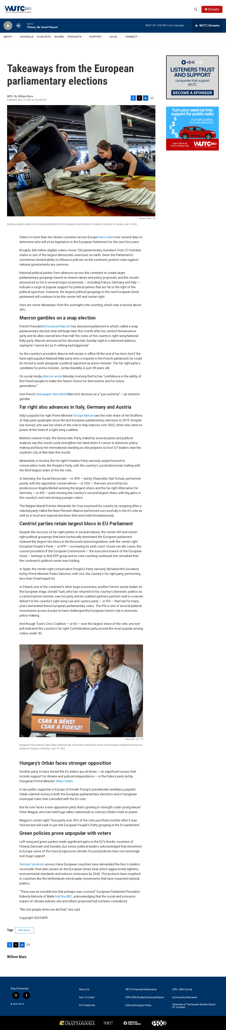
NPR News (24, 930)
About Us (84, 989)
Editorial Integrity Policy (138, 1005)
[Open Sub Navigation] (15, 36)
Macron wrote (52, 376)
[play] (8, 26)
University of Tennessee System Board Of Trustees (193, 1006)
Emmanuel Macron (57, 326)
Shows (59, 36)
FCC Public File (87, 1005)
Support (95, 36)
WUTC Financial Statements (141, 989)
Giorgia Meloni (83, 415)
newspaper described (51, 394)
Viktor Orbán (64, 781)
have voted (106, 237)
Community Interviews (184, 997)
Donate (213, 9)
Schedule (27, 36)
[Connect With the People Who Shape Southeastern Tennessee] (192, 77)
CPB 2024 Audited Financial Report (145, 997)
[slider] (24, 25)
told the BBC (63, 896)
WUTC (21, 1004)
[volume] (19, 26)
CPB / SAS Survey (182, 989)
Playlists (44, 36)
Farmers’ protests (31, 864)
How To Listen (87, 997)
